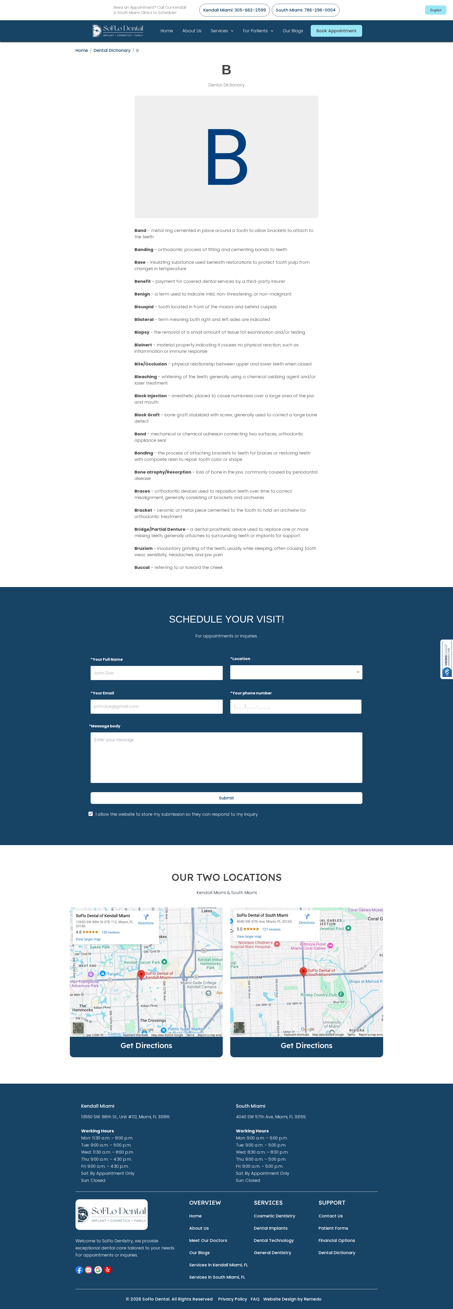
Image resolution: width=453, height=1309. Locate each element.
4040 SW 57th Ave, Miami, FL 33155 (271, 1117)
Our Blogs (293, 31)
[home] (124, 30)
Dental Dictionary (112, 50)
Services (219, 31)
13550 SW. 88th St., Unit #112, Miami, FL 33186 (125, 1117)
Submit (226, 798)
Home (166, 31)
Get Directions (146, 1045)
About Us (191, 31)
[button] (296, 672)
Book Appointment (336, 31)
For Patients (255, 31)
